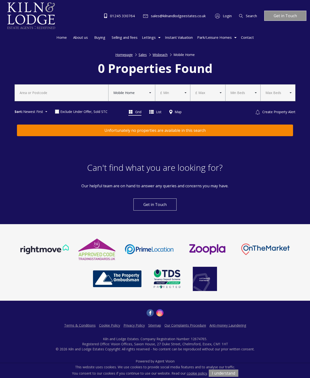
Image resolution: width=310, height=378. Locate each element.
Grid (137, 112)
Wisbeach (160, 54)
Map (178, 112)
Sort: (19, 111)
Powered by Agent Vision (155, 361)
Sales (143, 54)
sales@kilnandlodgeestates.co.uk (178, 15)
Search (251, 15)
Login (227, 15)
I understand (223, 373)
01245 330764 (122, 15)
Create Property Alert (278, 112)
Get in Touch (285, 15)
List (158, 112)
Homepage (124, 54)
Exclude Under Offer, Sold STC (84, 111)
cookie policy (197, 373)
